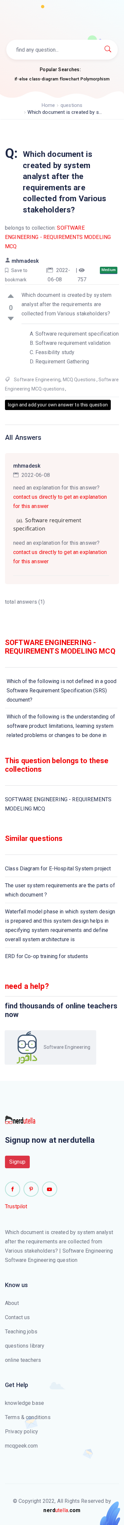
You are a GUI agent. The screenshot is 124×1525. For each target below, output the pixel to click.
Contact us (17, 1317)
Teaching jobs (21, 1331)
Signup (17, 1162)
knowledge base (24, 1403)
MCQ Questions (79, 379)
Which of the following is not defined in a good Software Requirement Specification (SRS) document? (61, 690)
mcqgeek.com (21, 1446)
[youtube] (49, 1189)
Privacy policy (21, 1431)
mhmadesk (25, 261)
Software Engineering (37, 379)
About (12, 1303)
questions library (25, 1346)
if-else (21, 78)
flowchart (69, 78)
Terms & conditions (28, 1417)
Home (48, 105)
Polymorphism (94, 78)
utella (61, 1510)
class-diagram (43, 78)
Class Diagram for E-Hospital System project (58, 868)
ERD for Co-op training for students (46, 956)
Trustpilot (16, 1206)
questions (71, 105)
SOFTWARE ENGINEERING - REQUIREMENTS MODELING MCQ (58, 237)
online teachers (23, 1360)
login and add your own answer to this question (58, 404)
